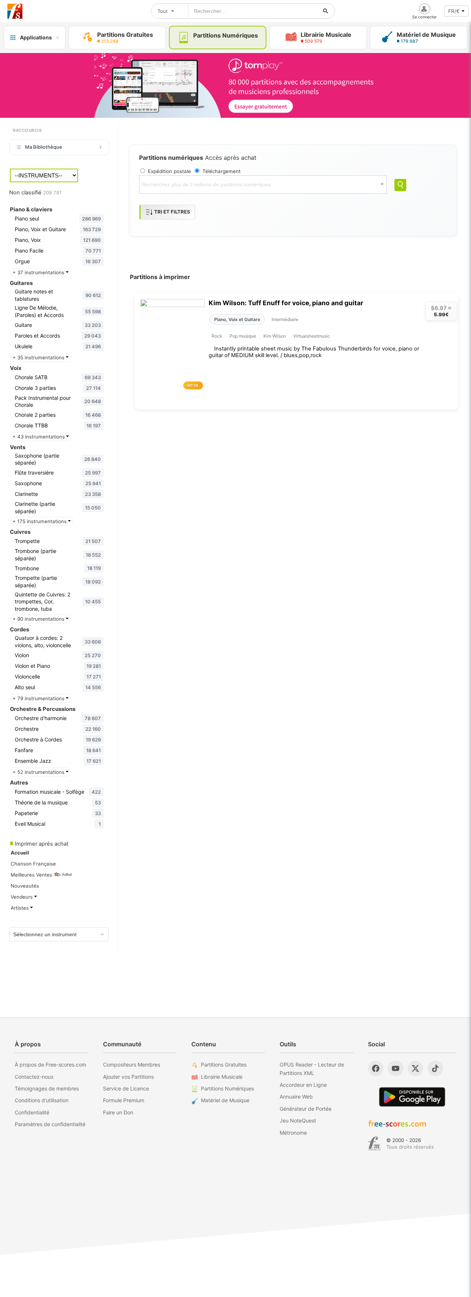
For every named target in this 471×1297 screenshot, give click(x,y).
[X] (415, 1068)
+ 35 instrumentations (39, 357)
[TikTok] (435, 1068)
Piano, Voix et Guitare (237, 319)
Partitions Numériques (227, 1088)
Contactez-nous (34, 1077)
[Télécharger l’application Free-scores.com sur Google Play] (412, 1097)
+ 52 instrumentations (39, 772)
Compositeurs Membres (131, 1064)
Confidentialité (32, 1112)
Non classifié (35, 192)
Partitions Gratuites (224, 1064)
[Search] (400, 185)
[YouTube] (395, 1068)
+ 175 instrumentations (40, 521)
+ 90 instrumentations (39, 619)
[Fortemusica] (374, 1143)
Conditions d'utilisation (41, 1100)
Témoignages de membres (47, 1088)
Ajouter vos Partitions (128, 1077)
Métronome (293, 1132)
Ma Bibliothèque (43, 147)
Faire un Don (118, 1112)
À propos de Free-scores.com (50, 1064)
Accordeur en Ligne (303, 1085)
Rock (217, 336)
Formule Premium (123, 1100)
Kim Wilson (274, 336)
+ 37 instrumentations (39, 272)
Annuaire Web (296, 1096)
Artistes (20, 908)
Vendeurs (22, 897)
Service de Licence (126, 1088)
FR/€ (454, 11)
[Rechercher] (325, 11)
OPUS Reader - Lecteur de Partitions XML (312, 1068)
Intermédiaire (285, 319)
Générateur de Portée (306, 1109)
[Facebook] (375, 1068)
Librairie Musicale (221, 1077)
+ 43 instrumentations (39, 437)
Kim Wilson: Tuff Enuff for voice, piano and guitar (286, 303)
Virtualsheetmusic (311, 336)
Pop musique (243, 336)
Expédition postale (169, 171)
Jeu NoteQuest (298, 1120)
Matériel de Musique (225, 1100)
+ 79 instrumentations (39, 698)
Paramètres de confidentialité (50, 1124)
